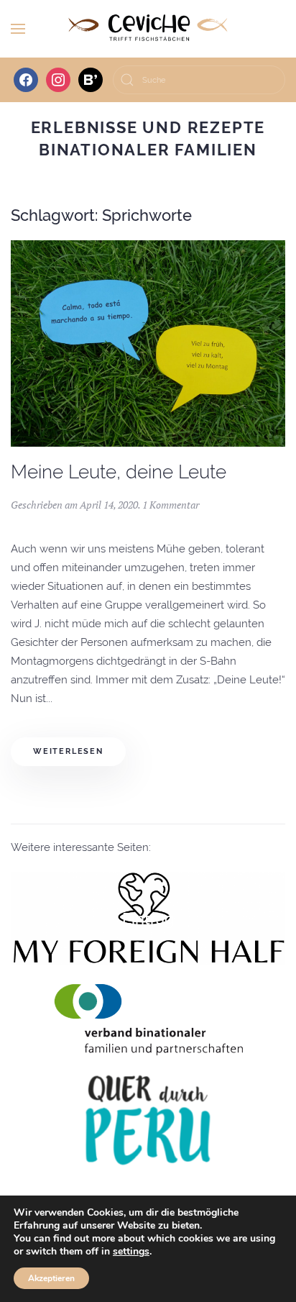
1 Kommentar (170, 504)
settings (131, 1251)
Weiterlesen (68, 751)
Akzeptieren (51, 1278)
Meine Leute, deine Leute (118, 472)
